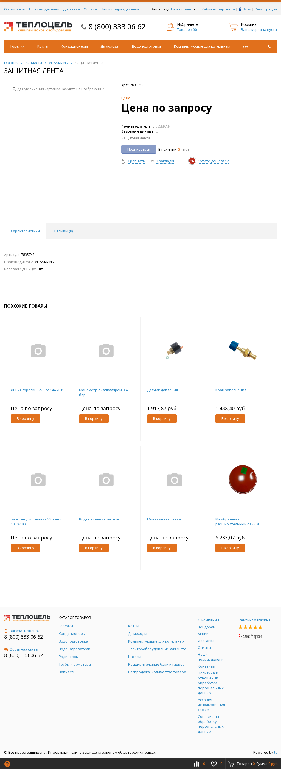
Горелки (17, 46)
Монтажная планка (164, 519)
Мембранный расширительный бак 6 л (237, 522)
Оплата (90, 9)
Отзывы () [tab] (63, 230)
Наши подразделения (120, 9)
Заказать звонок (25, 630)
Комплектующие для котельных (202, 46)
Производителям (44, 9)
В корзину (25, 418)
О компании (14, 9)
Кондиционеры (74, 46)
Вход (247, 9)
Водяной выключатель (99, 519)
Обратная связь (24, 649)
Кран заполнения (230, 389)
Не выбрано (181, 9)
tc (275, 752)
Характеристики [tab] (25, 230)
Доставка (71, 9)
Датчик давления (162, 389)
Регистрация (266, 9)
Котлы (42, 46)
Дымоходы (109, 46)
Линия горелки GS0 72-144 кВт (37, 389)
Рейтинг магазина (255, 620)
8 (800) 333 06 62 (117, 26)
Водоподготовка (146, 46)
